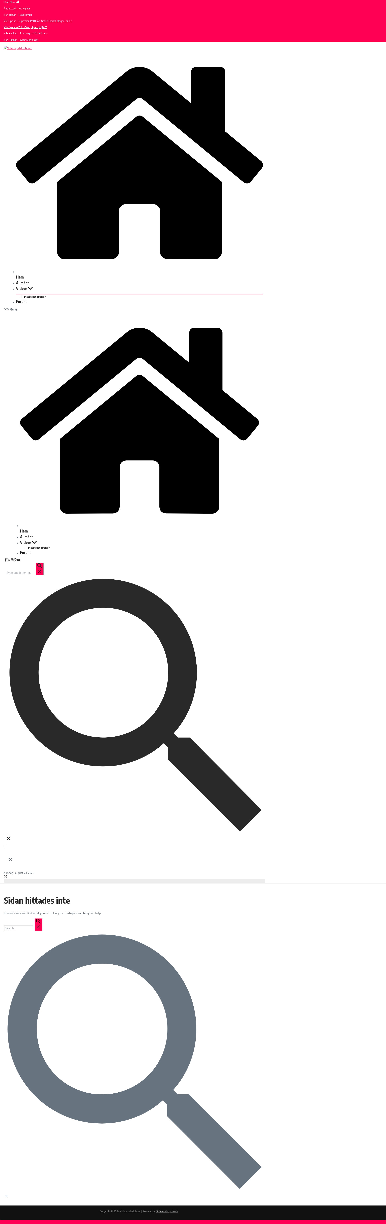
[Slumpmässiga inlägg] (5, 877)
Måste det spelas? (35, 296)
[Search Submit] (40, 568)
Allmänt (22, 282)
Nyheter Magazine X (167, 1211)
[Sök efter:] (25, 572)
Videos (22, 288)
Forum (21, 301)
